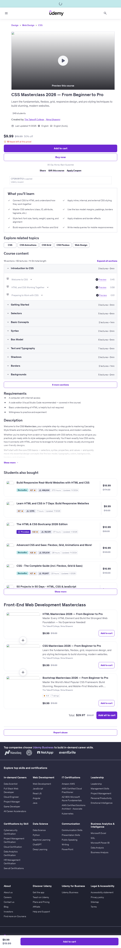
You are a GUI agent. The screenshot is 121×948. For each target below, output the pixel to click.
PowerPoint (67, 849)
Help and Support (41, 911)
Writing (65, 844)
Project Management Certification (14, 840)
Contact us (9, 902)
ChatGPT (37, 844)
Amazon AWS (68, 783)
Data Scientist (10, 783)
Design (14, 25)
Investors (8, 911)
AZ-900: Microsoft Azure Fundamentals (72, 798)
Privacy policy (97, 897)
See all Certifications (14, 868)
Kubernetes (67, 813)
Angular (36, 798)
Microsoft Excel (98, 833)
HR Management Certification (12, 862)
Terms (94, 906)
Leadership (96, 783)
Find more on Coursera (15, 916)
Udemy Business (43, 747)
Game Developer (12, 806)
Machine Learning (41, 839)
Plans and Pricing (41, 902)
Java (35, 802)
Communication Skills (72, 830)
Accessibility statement (102, 892)
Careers (8, 897)
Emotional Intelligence (101, 802)
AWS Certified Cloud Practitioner (72, 790)
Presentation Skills (71, 835)
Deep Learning (40, 849)
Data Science (39, 830)
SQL (93, 838)
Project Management (101, 793)
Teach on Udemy (41, 897)
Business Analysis (99, 852)
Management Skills (100, 788)
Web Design (28, 25)
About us (8, 892)
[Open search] (105, 13)
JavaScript (38, 788)
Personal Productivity (101, 798)
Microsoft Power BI (100, 842)
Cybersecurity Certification (10, 832)
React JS (37, 793)
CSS (40, 25)
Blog (6, 906)
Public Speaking (69, 839)
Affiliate (36, 906)
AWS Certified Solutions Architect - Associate (73, 807)
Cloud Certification (13, 846)
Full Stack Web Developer (11, 790)
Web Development (42, 783)
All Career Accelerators (15, 811)
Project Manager (12, 801)
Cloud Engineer (11, 796)
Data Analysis (97, 847)
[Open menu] (6, 13)
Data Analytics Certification (11, 853)
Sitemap (95, 902)
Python (36, 835)
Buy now (60, 157)
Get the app (38, 892)
